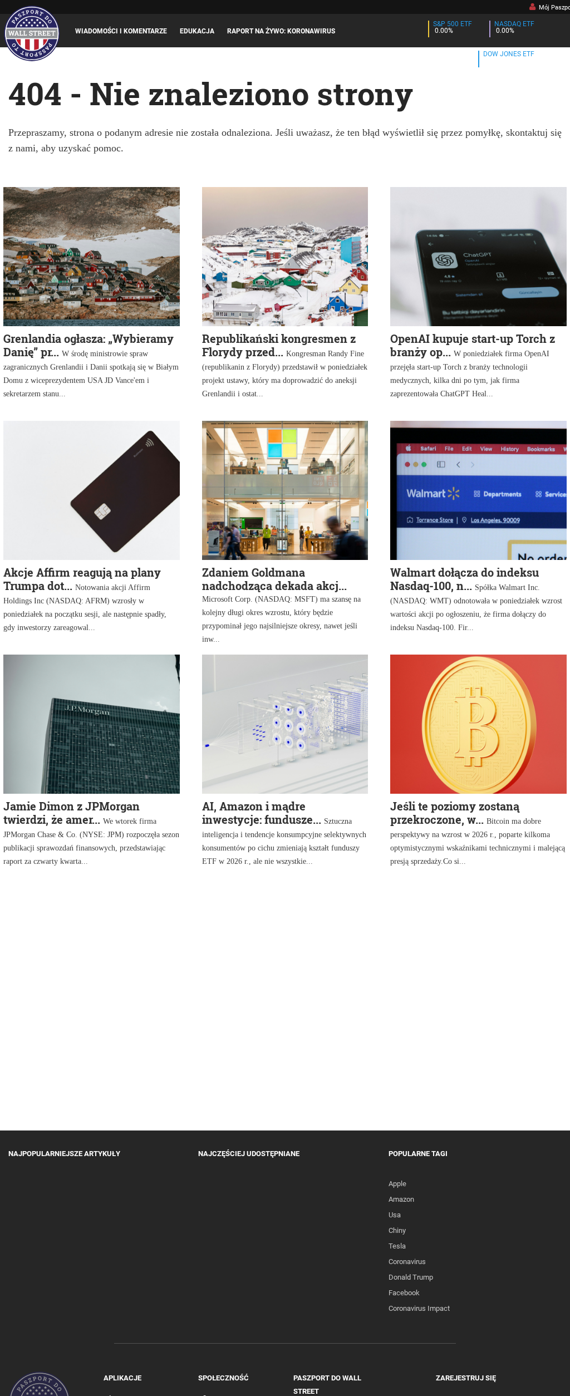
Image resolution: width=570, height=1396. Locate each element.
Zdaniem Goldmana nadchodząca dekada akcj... (274, 579)
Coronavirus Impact (419, 1308)
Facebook (404, 1293)
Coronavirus (407, 1261)
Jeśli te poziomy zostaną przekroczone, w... (454, 813)
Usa (395, 1215)
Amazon (401, 1199)
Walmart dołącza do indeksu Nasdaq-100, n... (464, 579)
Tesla (397, 1246)
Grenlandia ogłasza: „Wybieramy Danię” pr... (88, 345)
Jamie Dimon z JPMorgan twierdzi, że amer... (71, 813)
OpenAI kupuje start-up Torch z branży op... (472, 345)
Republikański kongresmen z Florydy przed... (279, 345)
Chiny (397, 1230)
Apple (397, 1183)
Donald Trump (411, 1277)
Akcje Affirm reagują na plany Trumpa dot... (82, 579)
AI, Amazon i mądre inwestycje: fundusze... (261, 813)
